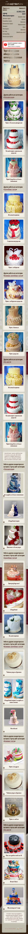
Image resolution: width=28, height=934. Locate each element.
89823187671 (18, 456)
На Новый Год (6, 34)
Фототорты (6, 29)
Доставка (23, 30)
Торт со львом (14, 819)
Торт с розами (13, 354)
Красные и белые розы (14, 547)
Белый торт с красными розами (14, 152)
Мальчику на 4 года (13, 908)
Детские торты (7, 18)
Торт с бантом (14, 327)
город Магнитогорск (8, 14)
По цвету (7, 362)
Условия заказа (21, 24)
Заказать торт (21, 17)
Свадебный (13, 610)
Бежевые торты (9, 741)
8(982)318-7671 (11, 920)
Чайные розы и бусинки (13, 672)
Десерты (5, 26)
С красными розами (13, 241)
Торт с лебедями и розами (13, 301)
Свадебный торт (13, 521)
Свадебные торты (7, 21)
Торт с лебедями (13, 267)
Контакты (23, 22)
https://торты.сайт (14, 918)
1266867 (21, 928)
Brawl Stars (14, 882)
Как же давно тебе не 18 (14, 855)
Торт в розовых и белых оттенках (13, 180)
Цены (24, 27)
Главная (23, 19)
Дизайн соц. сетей (20, 32)
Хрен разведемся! (13, 583)
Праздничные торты (8, 23)
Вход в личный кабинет (10, 928)
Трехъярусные (9, 97)
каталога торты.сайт (10, 455)
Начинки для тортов (8, 36)
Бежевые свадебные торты (13, 275)
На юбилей (13, 728)
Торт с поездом (14, 767)
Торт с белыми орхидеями (13, 123)
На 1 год (5, 31)
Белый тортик (14, 636)
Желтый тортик (13, 215)
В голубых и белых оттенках (13, 495)
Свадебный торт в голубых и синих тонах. (13, 701)
